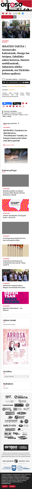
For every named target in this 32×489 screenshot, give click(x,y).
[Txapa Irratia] (16, 433)
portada (15, 114)
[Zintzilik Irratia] (22, 437)
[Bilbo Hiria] (19, 405)
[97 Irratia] (9, 397)
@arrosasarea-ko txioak (9, 324)
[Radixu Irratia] (22, 429)
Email (10, 89)
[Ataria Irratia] (22, 401)
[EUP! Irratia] (26, 409)
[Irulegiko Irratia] (19, 417)
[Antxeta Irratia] (21, 397)
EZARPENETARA (6, 483)
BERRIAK (4, 42)
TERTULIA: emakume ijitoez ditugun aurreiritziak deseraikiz (14, 286)
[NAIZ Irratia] (9, 425)
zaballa (9, 116)
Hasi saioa (5, 388)
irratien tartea (6, 114)
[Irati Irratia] (10, 417)
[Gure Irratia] (10, 413)
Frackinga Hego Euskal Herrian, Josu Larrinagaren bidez (14, 239)
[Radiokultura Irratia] (10, 429)
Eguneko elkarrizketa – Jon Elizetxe (12, 309)
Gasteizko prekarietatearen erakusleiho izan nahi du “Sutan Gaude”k (14, 263)
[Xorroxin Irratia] (10, 437)
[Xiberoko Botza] (24, 433)
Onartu (4, 486)
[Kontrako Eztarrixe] (21, 421)
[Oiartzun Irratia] (24, 425)
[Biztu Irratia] (27, 405)
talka (3, 116)
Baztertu (12, 486)
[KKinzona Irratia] (11, 421)
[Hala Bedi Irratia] (21, 413)
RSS (14, 89)
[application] (16, 82)
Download (22, 86)
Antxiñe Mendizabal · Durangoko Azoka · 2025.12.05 (14, 216)
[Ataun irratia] (7, 405)
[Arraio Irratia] (11, 401)
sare (26, 114)
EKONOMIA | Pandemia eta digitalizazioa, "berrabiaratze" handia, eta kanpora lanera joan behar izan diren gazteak (15, 135)
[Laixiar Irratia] (26, 421)
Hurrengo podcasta (10, 123)
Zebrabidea (5, 40)
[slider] (27, 82)
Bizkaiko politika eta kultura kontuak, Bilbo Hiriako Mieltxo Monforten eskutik (14, 193)
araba (19, 113)
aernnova (13, 113)
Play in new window (13, 86)
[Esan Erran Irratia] (17, 409)
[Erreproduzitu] (4, 82)
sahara (21, 114)
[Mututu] (23, 82)
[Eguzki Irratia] (7, 409)
